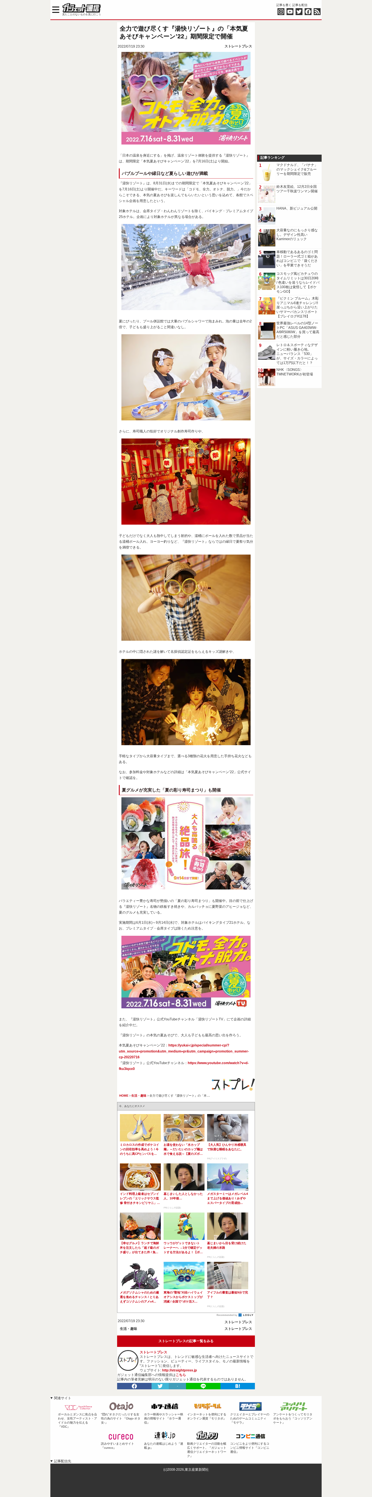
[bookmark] (237, 1386)
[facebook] (134, 1386)
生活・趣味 (128, 1329)
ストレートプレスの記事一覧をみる (186, 1341)
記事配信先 (62, 1461)
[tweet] (160, 1386)
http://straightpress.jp (179, 1370)
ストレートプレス (238, 46)
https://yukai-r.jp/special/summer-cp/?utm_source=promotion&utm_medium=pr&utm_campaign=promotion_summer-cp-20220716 (184, 1051)
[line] (203, 1386)
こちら (181, 1375)
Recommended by (227, 1315)
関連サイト (62, 1398)
